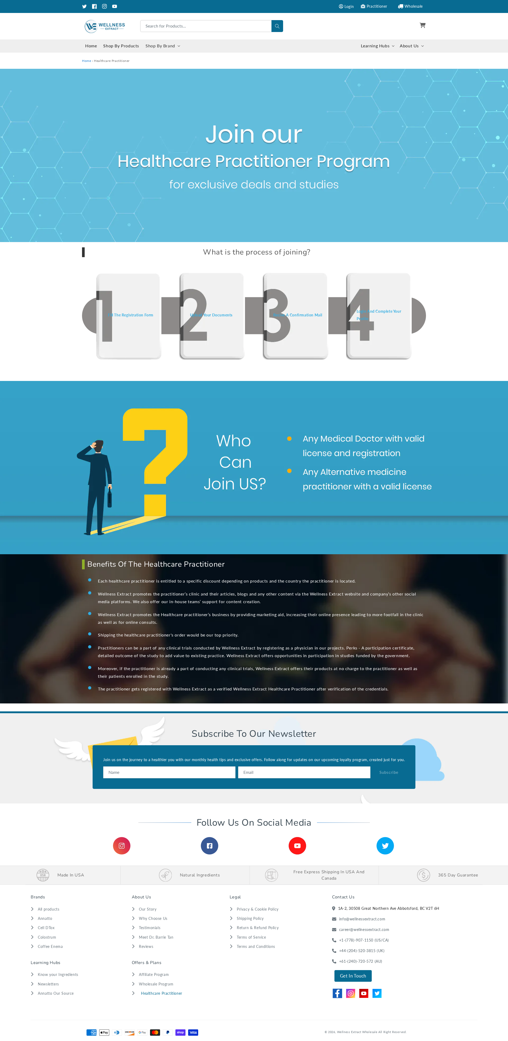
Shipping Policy (250, 918)
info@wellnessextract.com (362, 919)
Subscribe (388, 772)
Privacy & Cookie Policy (258, 909)
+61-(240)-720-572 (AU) (360, 961)
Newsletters (48, 984)
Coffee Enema (50, 946)
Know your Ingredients (58, 974)
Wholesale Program (156, 984)
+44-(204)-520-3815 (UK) (362, 950)
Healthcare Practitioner (161, 993)
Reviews (146, 946)
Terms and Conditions (256, 946)
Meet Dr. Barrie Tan (156, 937)
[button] (423, 26)
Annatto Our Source (56, 993)
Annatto (45, 918)
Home (86, 61)
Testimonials (149, 927)
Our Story (147, 909)
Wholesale (414, 6)
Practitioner (377, 6)
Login (349, 6)
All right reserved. (392, 1032)
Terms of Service (251, 937)
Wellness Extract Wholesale (357, 1032)
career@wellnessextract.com (364, 929)
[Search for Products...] (277, 26)
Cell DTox (46, 927)
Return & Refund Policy (258, 927)
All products (48, 909)
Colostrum (47, 937)
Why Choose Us (153, 918)
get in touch (353, 976)
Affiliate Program (154, 974)
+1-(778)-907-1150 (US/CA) (364, 940)
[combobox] (211, 26)
